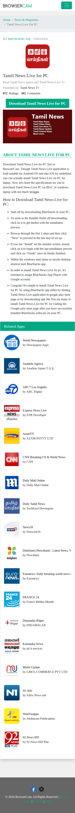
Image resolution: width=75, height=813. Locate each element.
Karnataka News (33, 644)
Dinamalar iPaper (33, 620)
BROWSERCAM (19, 39)
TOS (49, 801)
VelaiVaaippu (31, 714)
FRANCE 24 (31, 597)
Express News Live (35, 410)
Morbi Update (31, 667)
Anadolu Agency (33, 363)
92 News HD (31, 737)
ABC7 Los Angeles (35, 387)
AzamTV (28, 433)
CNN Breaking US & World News (44, 457)
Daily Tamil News (34, 503)
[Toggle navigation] (66, 5)
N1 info (27, 690)
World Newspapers (34, 340)
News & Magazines (26, 19)
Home (7, 19)
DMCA (38, 801)
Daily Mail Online (34, 480)
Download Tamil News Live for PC (37, 103)
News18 (28, 527)
